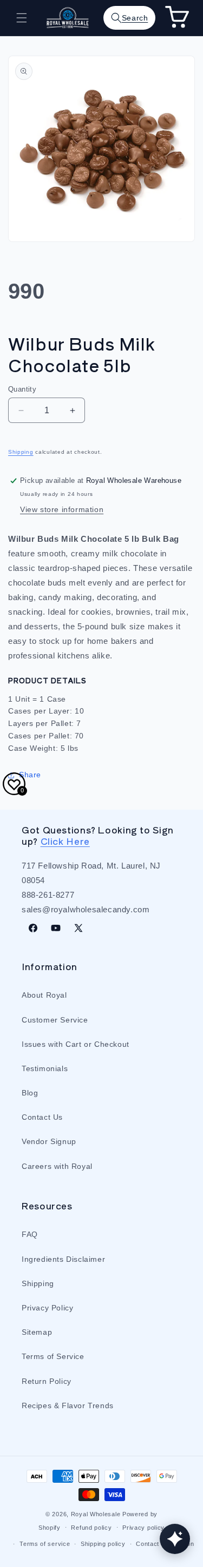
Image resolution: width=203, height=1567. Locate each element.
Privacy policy (143, 1527)
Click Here (65, 841)
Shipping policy (103, 1544)
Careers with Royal (57, 1166)
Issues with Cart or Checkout (75, 1044)
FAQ (30, 1234)
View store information (61, 509)
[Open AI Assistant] (175, 1539)
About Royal (44, 995)
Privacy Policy (47, 1307)
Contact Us (42, 1117)
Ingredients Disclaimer (63, 1259)
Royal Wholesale (96, 1514)
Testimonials (45, 1068)
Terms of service (44, 1544)
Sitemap (37, 1332)
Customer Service (55, 1019)
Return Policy (46, 1381)
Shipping (21, 452)
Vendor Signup (49, 1141)
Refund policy (91, 1527)
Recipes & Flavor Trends (68, 1405)
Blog (30, 1092)
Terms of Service (53, 1356)
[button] (22, 18)
